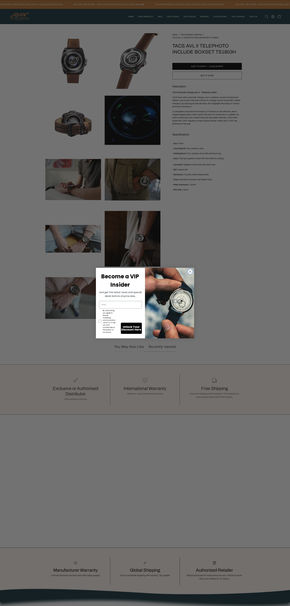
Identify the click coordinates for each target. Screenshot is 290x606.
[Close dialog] (190, 271)
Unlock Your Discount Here (131, 328)
